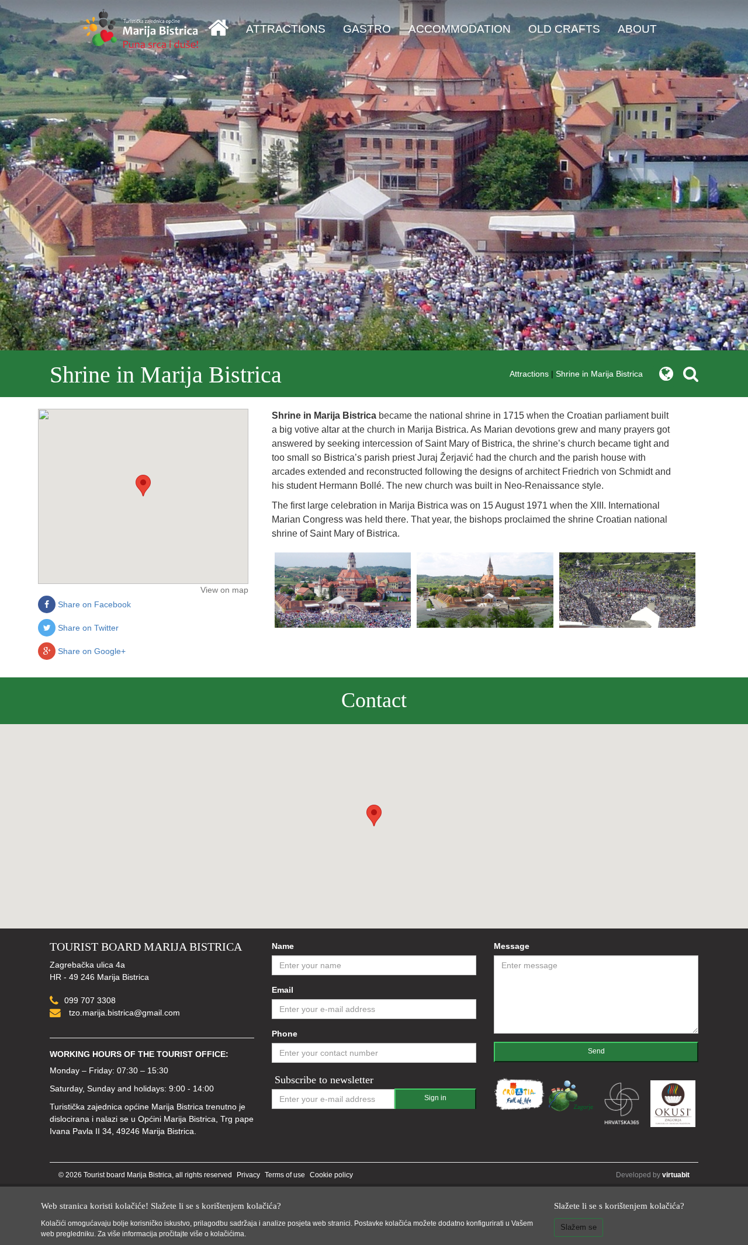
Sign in (435, 1098)
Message (511, 946)
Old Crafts (564, 29)
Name (283, 946)
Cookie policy (331, 1175)
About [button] (637, 29)
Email (282, 989)
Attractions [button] (285, 29)
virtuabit (676, 1175)
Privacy (248, 1175)
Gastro (367, 29)
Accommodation (459, 29)
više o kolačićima (217, 1234)
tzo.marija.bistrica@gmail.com (123, 1012)
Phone (284, 1033)
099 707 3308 (90, 1000)
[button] (143, 485)
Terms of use (285, 1175)
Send (596, 1051)
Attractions (529, 373)
